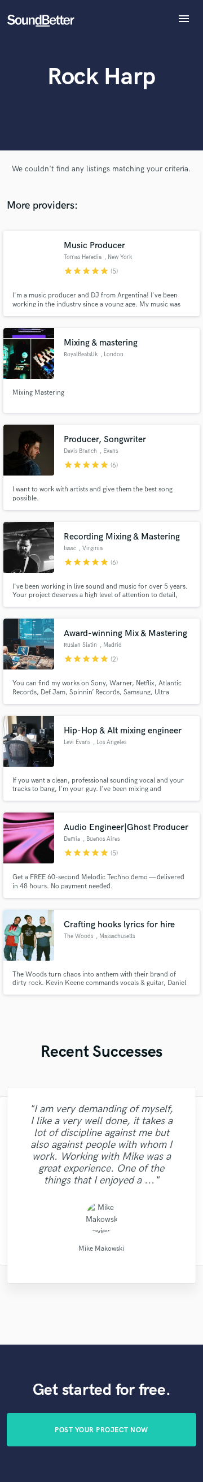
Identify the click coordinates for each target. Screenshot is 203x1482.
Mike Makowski (101, 1249)
